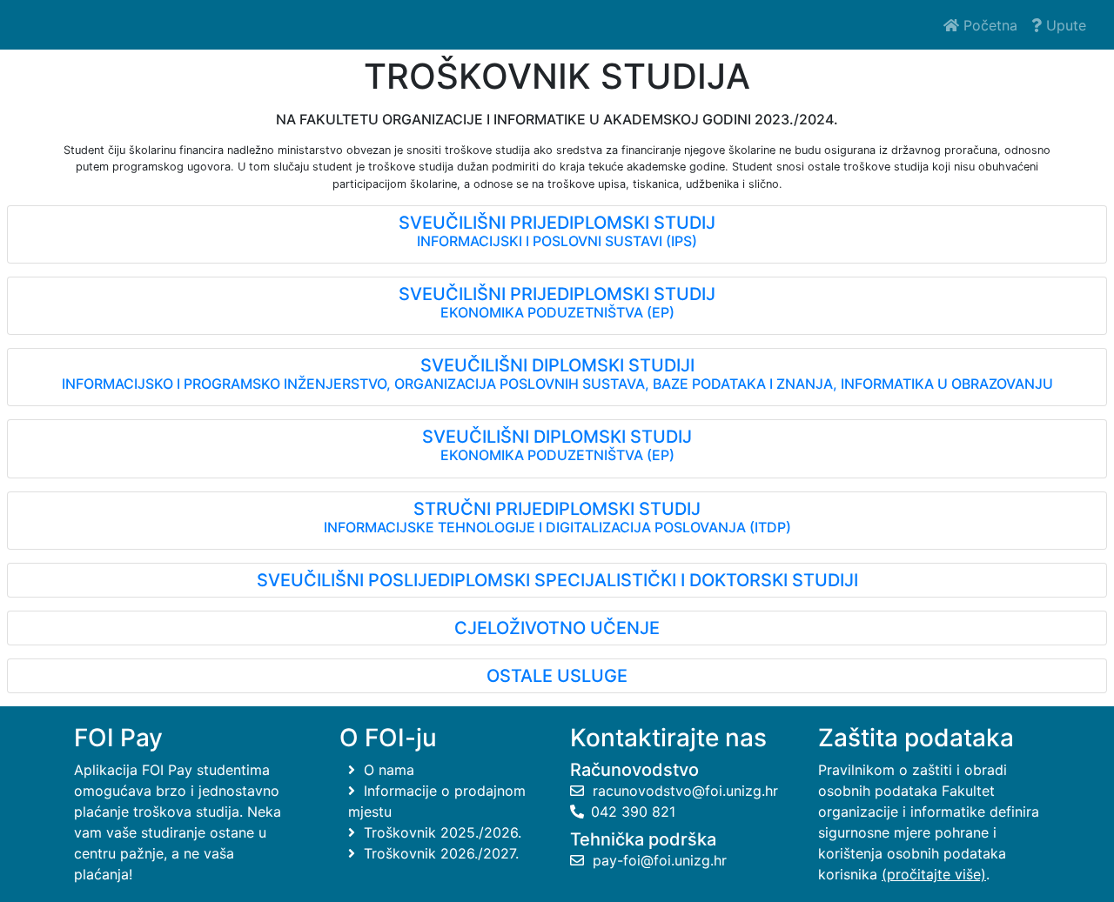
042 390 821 (633, 811)
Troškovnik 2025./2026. (440, 832)
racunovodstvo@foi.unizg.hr (683, 790)
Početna (988, 25)
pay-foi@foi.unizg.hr (657, 860)
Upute (1064, 25)
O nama (386, 769)
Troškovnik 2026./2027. (439, 853)
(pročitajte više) (934, 874)
